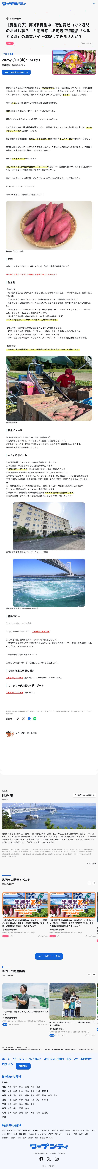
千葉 (38, 1090)
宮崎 (38, 1112)
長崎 (21, 1112)
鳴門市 (27, 1047)
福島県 (13, 1137)
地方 (88, 1130)
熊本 (27, 1112)
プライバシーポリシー (40, 1153)
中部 (4, 1095)
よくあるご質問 (54, 1059)
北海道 (5, 1082)
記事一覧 (11, 1047)
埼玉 (9, 1090)
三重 (9, 1099)
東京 (32, 1090)
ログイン (7, 1064)
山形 (32, 1086)
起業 (24, 1137)
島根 (15, 1103)
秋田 (21, 1086)
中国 (4, 1103)
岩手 (15, 1086)
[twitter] (23, 718)
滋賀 (15, 1099)
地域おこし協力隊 (14, 1130)
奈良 (38, 1099)
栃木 (21, 1090)
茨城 (15, 1090)
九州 (4, 1112)
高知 (27, 1108)
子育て (68, 1130)
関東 (4, 1090)
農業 (93, 1130)
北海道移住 (32, 1134)
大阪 (27, 1099)
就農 (15, 1134)
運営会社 (62, 1153)
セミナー (68, 1134)
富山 (15, 1095)
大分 (32, 1112)
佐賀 (15, 1112)
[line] (34, 718)
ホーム (6, 1059)
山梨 (32, 1095)
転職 (62, 1130)
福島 (38, 1086)
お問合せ (86, 1059)
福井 (27, 1095)
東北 (4, 1086)
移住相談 (75, 1130)
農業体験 (22, 1134)
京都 (21, 1099)
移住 (3, 1130)
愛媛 (21, 1108)
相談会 (50, 1134)
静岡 (50, 1095)
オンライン (42, 1134)
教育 (81, 1134)
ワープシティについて (27, 1059)
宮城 (27, 1086)
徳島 (9, 1108)
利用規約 (53, 1153)
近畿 (4, 1099)
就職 (36, 1137)
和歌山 (45, 1099)
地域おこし (45, 1130)
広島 (27, 1103)
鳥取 (9, 1103)
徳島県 (19, 1047)
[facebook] (29, 718)
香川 (15, 1108)
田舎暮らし (26, 1130)
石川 (21, 1095)
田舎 (75, 1134)
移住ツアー (59, 1134)
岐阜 (44, 1095)
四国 (4, 1108)
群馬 (27, 1090)
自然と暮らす (7, 1134)
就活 (86, 1134)
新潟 (9, 1095)
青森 (9, 1086)
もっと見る (91, 863)
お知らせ (72, 1059)
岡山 (21, 1103)
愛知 (55, 1095)
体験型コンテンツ (47, 1137)
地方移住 (36, 1130)
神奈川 (45, 1090)
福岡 (9, 1112)
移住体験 (55, 1130)
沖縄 (4, 1116)
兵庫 (32, 1099)
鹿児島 (45, 1112)
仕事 (82, 1130)
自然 (19, 1137)
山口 (32, 1103)
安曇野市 (5, 1137)
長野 (38, 1095)
